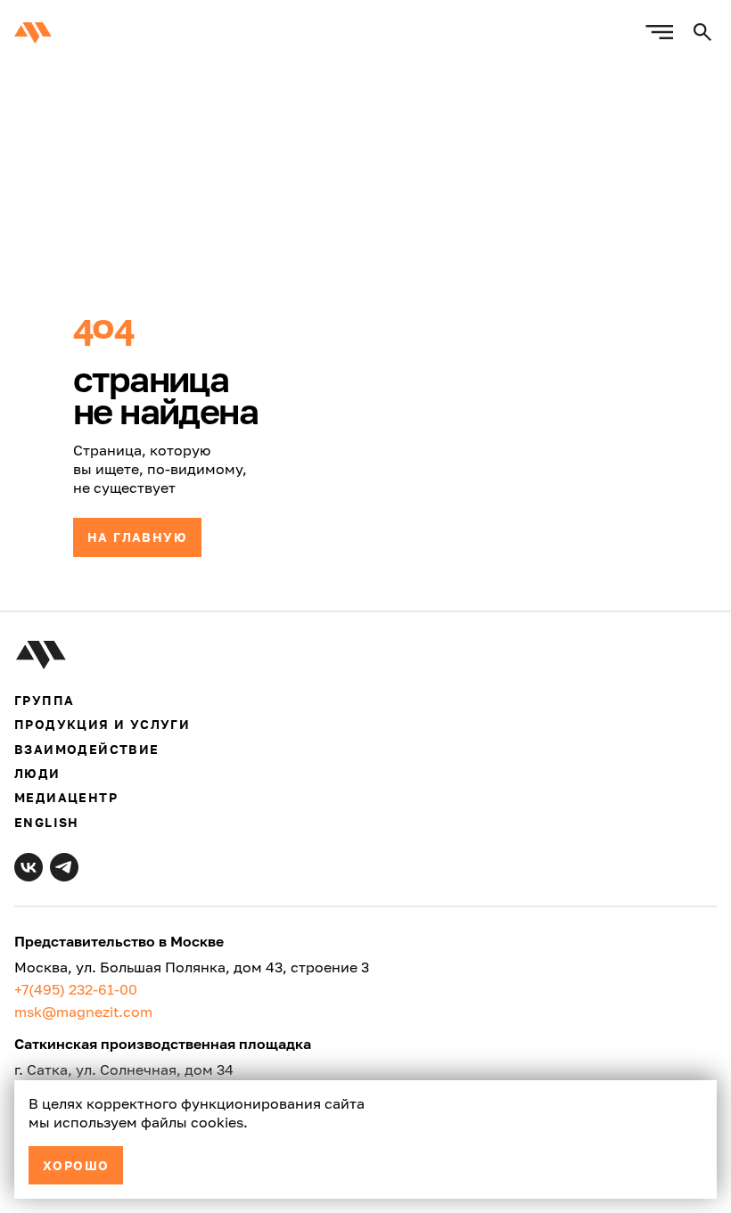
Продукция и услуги (102, 724)
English (46, 822)
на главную (137, 537)
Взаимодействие (87, 749)
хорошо (76, 1165)
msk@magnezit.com (83, 1011)
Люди (37, 773)
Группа (44, 700)
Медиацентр (66, 797)
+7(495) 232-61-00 (75, 989)
